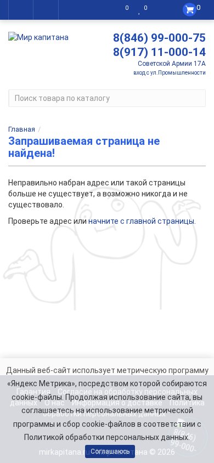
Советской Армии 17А (172, 63)
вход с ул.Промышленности (169, 73)
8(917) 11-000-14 (159, 52)
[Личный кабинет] (161, 10)
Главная (21, 129)
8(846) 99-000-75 (159, 37)
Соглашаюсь (110, 451)
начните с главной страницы (141, 221)
